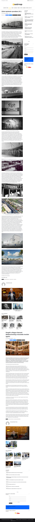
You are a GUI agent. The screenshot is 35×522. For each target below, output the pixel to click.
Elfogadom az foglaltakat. (28, 53)
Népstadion (15, 279)
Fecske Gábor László (5, 13)
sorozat (3, 275)
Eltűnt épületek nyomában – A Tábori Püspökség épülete (5, 320)
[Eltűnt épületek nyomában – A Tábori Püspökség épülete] (5, 317)
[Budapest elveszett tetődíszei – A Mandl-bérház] (19, 325)
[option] (12, 295)
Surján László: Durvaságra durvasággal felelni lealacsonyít (7, 295)
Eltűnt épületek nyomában (6, 279)
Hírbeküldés (20, 519)
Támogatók (32, 519)
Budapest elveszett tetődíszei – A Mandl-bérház (18, 328)
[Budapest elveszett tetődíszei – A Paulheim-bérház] (5, 325)
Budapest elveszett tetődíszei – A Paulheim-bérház (4, 328)
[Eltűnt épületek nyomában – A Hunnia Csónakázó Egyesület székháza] (12, 317)
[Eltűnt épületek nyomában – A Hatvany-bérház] (12, 325)
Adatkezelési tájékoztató (24, 519)
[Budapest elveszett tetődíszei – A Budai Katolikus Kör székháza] (19, 317)
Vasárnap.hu (11, 519)
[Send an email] (7, 13)
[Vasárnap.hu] (17, 4)
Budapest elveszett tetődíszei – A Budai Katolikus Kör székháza (19, 320)
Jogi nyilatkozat (29, 519)
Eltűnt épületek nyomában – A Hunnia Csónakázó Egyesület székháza (12, 320)
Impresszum (17, 519)
